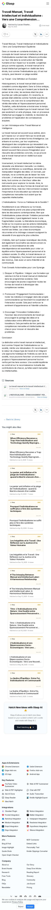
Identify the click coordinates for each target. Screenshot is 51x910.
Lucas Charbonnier (26, 25)
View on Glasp (24, 389)
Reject (20, 906)
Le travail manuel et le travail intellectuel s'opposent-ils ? (28, 386)
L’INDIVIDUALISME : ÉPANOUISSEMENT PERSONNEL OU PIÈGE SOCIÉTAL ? (28, 395)
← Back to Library (12, 419)
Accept (30, 906)
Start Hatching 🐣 (24, 727)
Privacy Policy (17, 902)
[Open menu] (47, 3)
